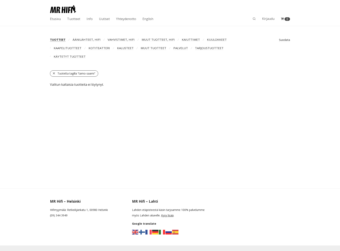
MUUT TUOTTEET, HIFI (158, 39)
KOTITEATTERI (99, 48)
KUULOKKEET (217, 39)
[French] (148, 232)
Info (90, 19)
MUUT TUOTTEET (153, 48)
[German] (155, 232)
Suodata (284, 40)
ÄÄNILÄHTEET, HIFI (87, 39)
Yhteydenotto (126, 19)
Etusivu (55, 19)
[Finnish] (142, 232)
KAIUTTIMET (191, 39)
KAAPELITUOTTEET (67, 48)
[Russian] (168, 232)
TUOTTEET (58, 39)
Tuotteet (73, 19)
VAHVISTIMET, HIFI (121, 39)
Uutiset (104, 19)
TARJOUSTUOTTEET (209, 48)
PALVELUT (180, 48)
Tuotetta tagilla (76, 73)
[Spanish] (175, 232)
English (147, 19)
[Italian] (162, 232)
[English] (135, 232)
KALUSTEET (125, 48)
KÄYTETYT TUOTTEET (70, 56)
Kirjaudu (268, 19)
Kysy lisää (167, 215)
